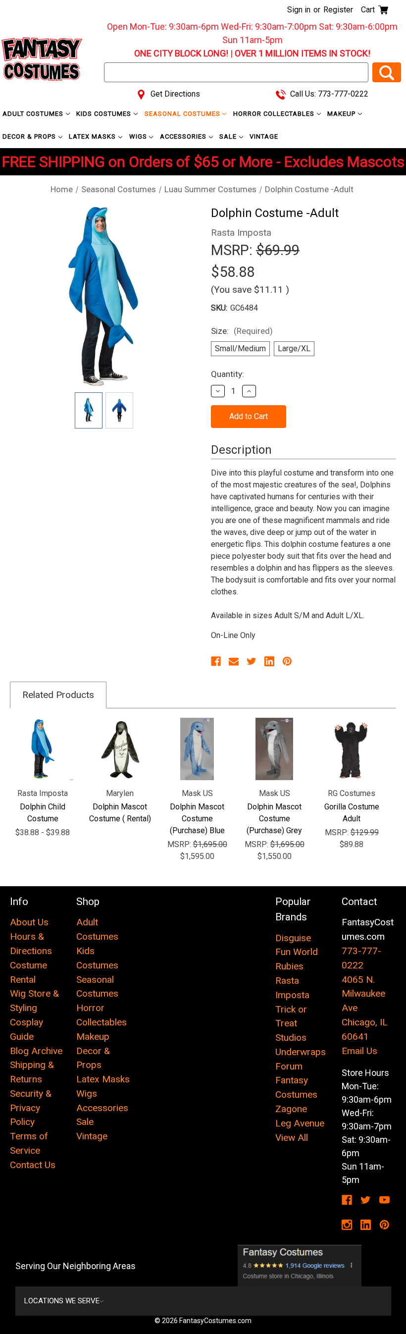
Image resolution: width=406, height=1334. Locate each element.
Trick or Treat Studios (291, 1024)
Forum (289, 1066)
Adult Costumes (33, 113)
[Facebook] (216, 661)
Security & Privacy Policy (30, 1108)
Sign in (298, 9)
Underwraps (300, 1052)
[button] (299, 1265)
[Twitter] (251, 661)
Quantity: (227, 374)
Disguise (293, 938)
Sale (229, 136)
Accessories (184, 136)
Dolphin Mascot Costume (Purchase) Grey (274, 818)
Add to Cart (197, 749)
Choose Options (42, 749)
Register (338, 9)
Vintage (264, 136)
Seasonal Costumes (183, 113)
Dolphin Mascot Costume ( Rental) (120, 812)
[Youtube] (384, 1200)
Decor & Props (30, 136)
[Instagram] (347, 1225)
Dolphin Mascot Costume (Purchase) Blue (197, 818)
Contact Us (32, 1165)
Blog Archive (36, 1051)
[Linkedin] (269, 661)
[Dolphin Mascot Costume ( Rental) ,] (120, 749)
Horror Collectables (274, 113)
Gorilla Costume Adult (351, 812)
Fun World (296, 952)
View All (291, 1137)
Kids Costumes (104, 113)
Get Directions (174, 94)
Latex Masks (93, 136)
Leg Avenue (299, 1123)
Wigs (139, 136)
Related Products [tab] (58, 694)
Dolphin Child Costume (42, 812)
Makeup (342, 113)
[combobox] (236, 72)
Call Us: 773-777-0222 (328, 94)
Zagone (291, 1109)
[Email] (234, 661)
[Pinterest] (287, 661)
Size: (242, 331)
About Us (29, 922)
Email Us (359, 1051)
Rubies (289, 966)
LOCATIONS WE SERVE (62, 1300)
